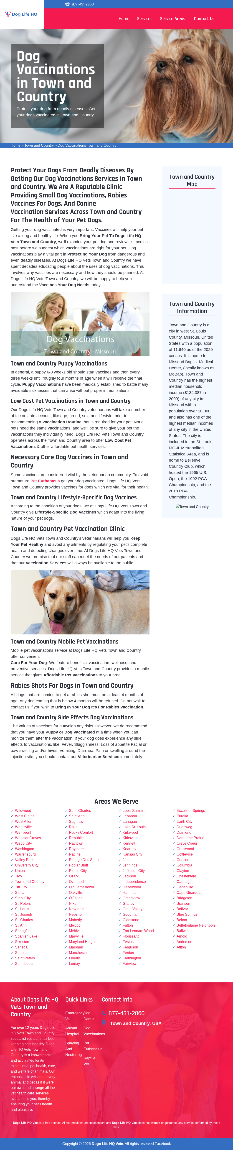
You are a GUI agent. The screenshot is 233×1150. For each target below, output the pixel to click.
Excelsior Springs (191, 811)
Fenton (128, 953)
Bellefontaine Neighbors (196, 925)
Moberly (75, 920)
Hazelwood (132, 887)
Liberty (74, 958)
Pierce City (78, 871)
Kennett (129, 843)
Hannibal (130, 892)
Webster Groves (28, 838)
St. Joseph (23, 914)
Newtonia (76, 909)
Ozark (74, 876)
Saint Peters (25, 958)
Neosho (75, 914)
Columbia (184, 865)
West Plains (24, 816)
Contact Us (204, 19)
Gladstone (131, 920)
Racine (75, 854)
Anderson (184, 942)
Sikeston (22, 942)
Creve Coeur (187, 843)
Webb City (23, 843)
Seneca (21, 947)
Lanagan (130, 821)
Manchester (78, 953)
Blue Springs (187, 914)
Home (15, 145)
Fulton (128, 925)
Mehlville (76, 931)
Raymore (76, 849)
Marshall (76, 947)
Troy (18, 876)
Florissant (131, 936)
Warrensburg (25, 854)
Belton (182, 920)
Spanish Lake (26, 936)
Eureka (182, 816)
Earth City (184, 821)
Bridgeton (184, 898)
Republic (76, 838)
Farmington (132, 958)
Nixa (72, 903)
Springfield (24, 931)
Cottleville (185, 854)
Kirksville (130, 838)
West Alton (23, 821)
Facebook (163, 1144)
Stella (19, 892)
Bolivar (182, 909)
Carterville (185, 887)
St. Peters (23, 903)
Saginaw (76, 821)
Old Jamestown (81, 887)
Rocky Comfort (81, 832)
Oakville (75, 892)
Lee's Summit (133, 811)
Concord (183, 860)
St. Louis (22, 909)
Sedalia (21, 953)
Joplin (127, 860)
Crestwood (185, 849)
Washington (24, 849)
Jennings (130, 865)
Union (20, 871)
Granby (128, 903)
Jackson (129, 876)
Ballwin (183, 931)
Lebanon (130, 816)
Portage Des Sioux (84, 860)
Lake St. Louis (134, 827)
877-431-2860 (83, 4)
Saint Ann (77, 816)
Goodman (131, 914)
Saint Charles (80, 811)
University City (26, 865)
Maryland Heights (83, 942)
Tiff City (21, 887)
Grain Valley (132, 909)
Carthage (184, 882)
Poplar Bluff (78, 865)
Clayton (183, 871)
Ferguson (130, 947)
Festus (128, 942)
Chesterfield (186, 876)
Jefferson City (134, 871)
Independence (134, 882)
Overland (76, 882)
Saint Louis (24, 964)
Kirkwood (130, 832)
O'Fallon (76, 898)
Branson (183, 903)
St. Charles (24, 920)
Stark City (23, 898)
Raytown (76, 843)
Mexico (75, 925)
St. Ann (21, 925)
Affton (181, 947)
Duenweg (184, 827)
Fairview (130, 964)
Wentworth (23, 832)
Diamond (184, 832)
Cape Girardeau (190, 892)
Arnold (182, 936)
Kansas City (132, 854)
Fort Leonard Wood (138, 931)
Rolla (73, 827)
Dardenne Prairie (190, 838)
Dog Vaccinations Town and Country (87, 145)
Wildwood (23, 811)
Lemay (74, 964)
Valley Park (24, 860)
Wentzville (23, 827)
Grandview (131, 898)
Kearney (129, 849)
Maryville (76, 936)
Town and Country (39, 145)
